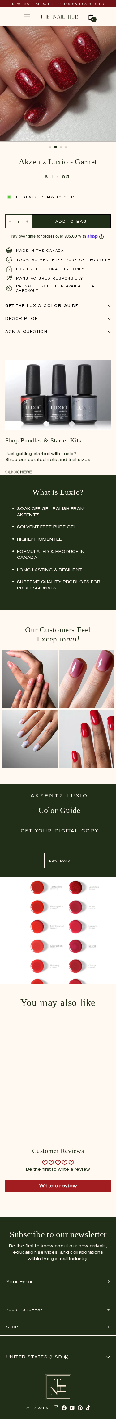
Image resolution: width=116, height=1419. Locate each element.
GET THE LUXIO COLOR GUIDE (42, 305)
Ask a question (26, 331)
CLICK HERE (18, 472)
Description (21, 318)
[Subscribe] (108, 1282)
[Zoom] (105, 34)
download (59, 860)
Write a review (58, 1186)
